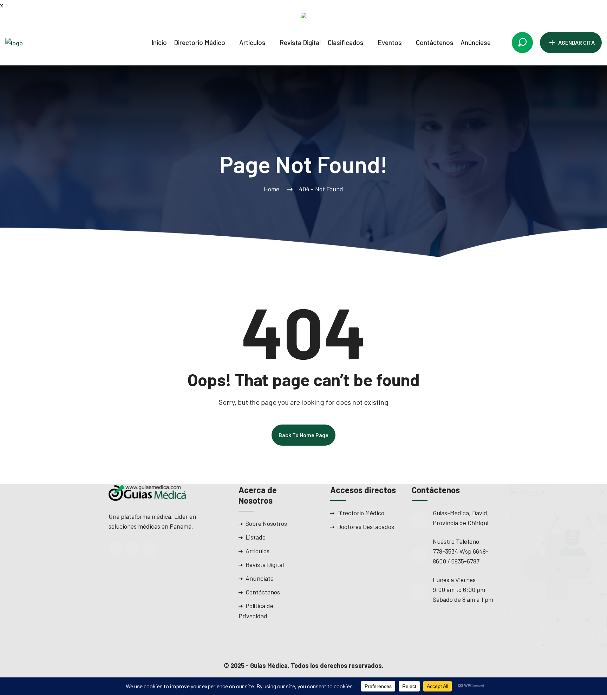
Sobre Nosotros (266, 523)
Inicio (159, 42)
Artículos (252, 42)
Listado (256, 537)
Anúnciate (260, 578)
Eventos (390, 42)
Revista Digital (300, 42)
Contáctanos (263, 592)
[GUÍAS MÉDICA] (44, 42)
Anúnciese (476, 42)
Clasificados (346, 42)
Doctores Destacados (365, 526)
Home (273, 189)
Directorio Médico (199, 42)
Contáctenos (434, 42)
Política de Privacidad (256, 611)
